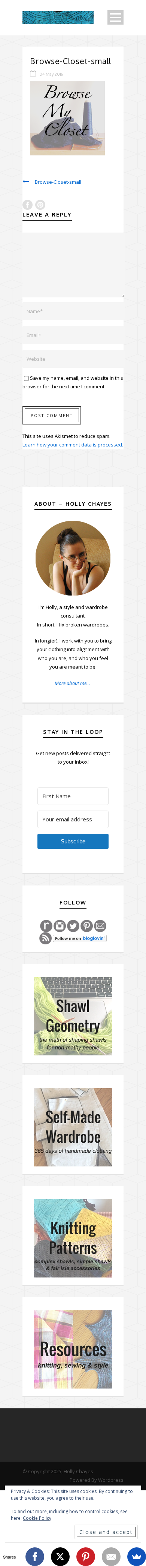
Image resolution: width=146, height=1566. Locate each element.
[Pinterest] (85, 1556)
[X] (60, 1556)
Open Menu (115, 17)
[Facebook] (34, 1556)
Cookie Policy (37, 1518)
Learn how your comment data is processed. (72, 444)
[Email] (111, 1556)
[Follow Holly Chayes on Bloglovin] (80, 937)
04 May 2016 (51, 74)
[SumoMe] (136, 1556)
